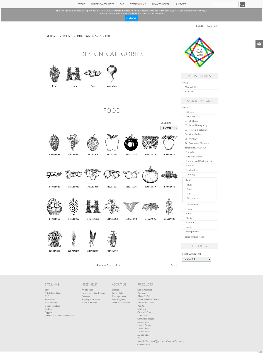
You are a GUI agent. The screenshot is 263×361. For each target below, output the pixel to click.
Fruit (54, 86)
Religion (190, 222)
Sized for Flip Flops (194, 236)
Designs (66, 36)
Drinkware (142, 315)
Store (81, 4)
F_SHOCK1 (93, 219)
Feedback (116, 290)
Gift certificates (143, 344)
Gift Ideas (141, 309)
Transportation (193, 231)
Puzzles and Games (145, 302)
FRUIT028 (54, 186)
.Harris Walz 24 (192, 116)
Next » (174, 265)
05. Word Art (191, 138)
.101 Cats (189, 112)
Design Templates (52, 306)
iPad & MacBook (144, 290)
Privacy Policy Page (197, 10)
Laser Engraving (119, 299)
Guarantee (86, 296)
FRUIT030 (92, 186)
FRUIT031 (112, 186)
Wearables (141, 293)
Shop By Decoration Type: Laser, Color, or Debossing (160, 341)
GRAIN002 (112, 219)
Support (181, 4)
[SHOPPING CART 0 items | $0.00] (259, 44)
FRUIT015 (150, 154)
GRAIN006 (169, 219)
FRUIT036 (131, 186)
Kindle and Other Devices (148, 299)
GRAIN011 (92, 251)
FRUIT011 (112, 154)
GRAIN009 (73, 251)
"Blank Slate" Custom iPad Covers (59, 315)
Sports (189, 227)
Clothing (190, 174)
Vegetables (112, 86)
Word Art (189, 91)
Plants (189, 218)
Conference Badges (145, 319)
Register (211, 26)
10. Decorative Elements (197, 143)
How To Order (161, 4)
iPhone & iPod (143, 296)
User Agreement (119, 296)
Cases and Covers (145, 312)
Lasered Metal (143, 322)
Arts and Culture (194, 156)
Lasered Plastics (144, 325)
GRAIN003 (131, 219)
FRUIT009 (92, 154)
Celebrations (192, 170)
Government (192, 204)
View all (184, 83)
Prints (139, 338)
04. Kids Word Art (193, 134)
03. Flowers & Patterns (196, 129)
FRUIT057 (73, 219)
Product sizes (87, 290)
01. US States (191, 120)
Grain (74, 86)
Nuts (93, 86)
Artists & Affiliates (102, 4)
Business (190, 165)
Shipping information (91, 299)
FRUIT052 (54, 219)
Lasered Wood (143, 331)
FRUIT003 (54, 154)
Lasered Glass (143, 335)
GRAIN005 (150, 219)
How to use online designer (93, 293)
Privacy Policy (118, 293)
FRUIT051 (169, 186)
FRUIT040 (150, 186)
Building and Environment (199, 161)
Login (199, 26)
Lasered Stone (143, 328)
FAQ (122, 4)
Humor (189, 209)
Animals (190, 152)
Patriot (189, 213)
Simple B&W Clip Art (88, 36)
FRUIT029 (73, 186)
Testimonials (138, 4)
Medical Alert (191, 87)
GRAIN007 (54, 251)
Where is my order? (90, 302)
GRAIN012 (112, 251)
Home (53, 36)
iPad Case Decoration (121, 302)
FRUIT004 (73, 154)
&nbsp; (55, 74)
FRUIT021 (169, 154)
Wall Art (140, 306)
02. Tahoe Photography (196, 125)
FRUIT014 (131, 154)
